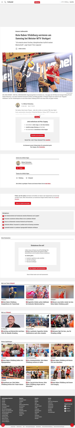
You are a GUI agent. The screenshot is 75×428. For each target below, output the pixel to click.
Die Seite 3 (37, 404)
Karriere (3, 403)
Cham (20, 403)
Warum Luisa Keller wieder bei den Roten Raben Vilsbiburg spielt (62, 303)
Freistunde (37, 409)
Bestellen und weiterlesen (37, 135)
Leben (36, 413)
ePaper (49, 399)
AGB (24, 426)
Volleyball (10, 2)
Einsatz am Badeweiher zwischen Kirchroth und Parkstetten (19, 221)
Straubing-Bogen (22, 399)
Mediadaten (38, 426)
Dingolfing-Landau (23, 410)
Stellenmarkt (50, 406)
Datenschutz (19, 426)
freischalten (42, 147)
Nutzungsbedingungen (30, 426)
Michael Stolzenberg (28, 104)
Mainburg (21, 409)
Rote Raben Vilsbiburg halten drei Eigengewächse (12, 361)
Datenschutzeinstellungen (59, 426)
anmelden (48, 140)
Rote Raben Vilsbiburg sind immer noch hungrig (62, 383)
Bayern (36, 399)
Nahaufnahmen (38, 410)
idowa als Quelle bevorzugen (23, 203)
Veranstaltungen (51, 412)
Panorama (37, 415)
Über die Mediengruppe (6, 409)
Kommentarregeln (5, 406)
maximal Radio (5, 415)
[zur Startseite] (68, 400)
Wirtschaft (37, 412)
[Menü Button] (2, 2)
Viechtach (21, 407)
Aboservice (50, 403)
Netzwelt (36, 418)
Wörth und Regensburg (23, 404)
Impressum (13, 426)
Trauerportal (50, 407)
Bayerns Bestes (5, 418)
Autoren (3, 399)
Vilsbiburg (21, 178)
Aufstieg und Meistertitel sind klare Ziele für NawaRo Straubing (12, 332)
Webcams (50, 410)
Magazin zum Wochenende (7, 410)
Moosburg (21, 412)
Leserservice (50, 404)
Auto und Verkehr (38, 416)
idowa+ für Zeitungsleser (53, 401)
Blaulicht (36, 401)
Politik (36, 407)
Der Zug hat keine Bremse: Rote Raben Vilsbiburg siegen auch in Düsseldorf (36, 384)
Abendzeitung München (7, 412)
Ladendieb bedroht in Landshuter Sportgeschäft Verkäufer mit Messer (21, 227)
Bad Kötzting (21, 406)
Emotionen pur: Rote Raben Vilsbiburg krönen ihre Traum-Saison (12, 383)
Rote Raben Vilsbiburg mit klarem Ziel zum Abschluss (62, 361)
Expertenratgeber (5, 420)
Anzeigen (50, 409)
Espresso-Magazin (5, 421)
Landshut (21, 401)
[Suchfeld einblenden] (5, 2)
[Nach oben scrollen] (72, 425)
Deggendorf (21, 413)
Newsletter (4, 404)
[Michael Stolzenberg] (18, 105)
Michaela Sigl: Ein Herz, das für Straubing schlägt (61, 332)
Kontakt (3, 401)
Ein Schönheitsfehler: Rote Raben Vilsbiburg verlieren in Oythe (37, 361)
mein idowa (48, 183)
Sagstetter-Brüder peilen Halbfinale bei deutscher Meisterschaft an (37, 303)
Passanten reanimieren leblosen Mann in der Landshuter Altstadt (20, 218)
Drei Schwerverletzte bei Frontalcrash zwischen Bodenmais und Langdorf (22, 215)
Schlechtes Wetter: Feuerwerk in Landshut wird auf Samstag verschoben (22, 224)
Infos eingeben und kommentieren (37, 268)
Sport (36, 403)
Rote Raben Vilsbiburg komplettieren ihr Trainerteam (10, 303)
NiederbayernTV (5, 416)
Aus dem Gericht (38, 406)
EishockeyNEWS (5, 413)
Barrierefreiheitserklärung (47, 426)
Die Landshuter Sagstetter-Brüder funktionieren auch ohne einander (37, 332)
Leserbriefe (4, 407)
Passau (20, 415)
